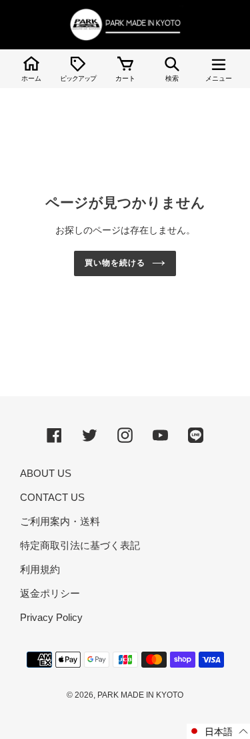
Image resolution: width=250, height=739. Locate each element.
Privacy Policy (51, 617)
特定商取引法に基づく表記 (80, 545)
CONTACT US (52, 497)
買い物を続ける (115, 262)
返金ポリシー (50, 593)
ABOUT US (45, 473)
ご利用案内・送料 (60, 521)
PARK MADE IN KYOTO (140, 695)
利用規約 (40, 569)
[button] (218, 731)
